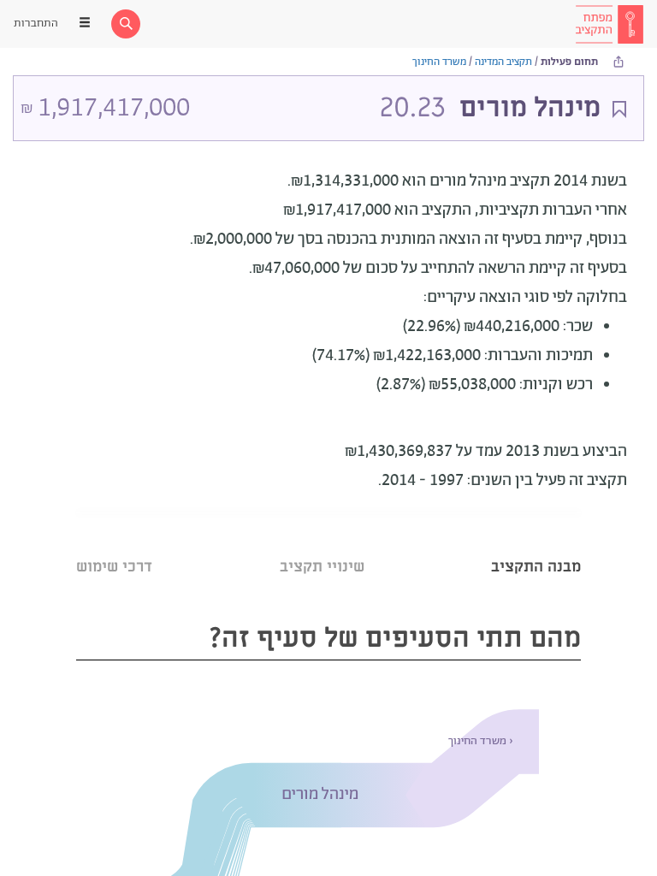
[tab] (536, 545)
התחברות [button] (36, 23)
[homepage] (609, 24)
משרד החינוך (439, 62)
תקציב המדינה (503, 62)
